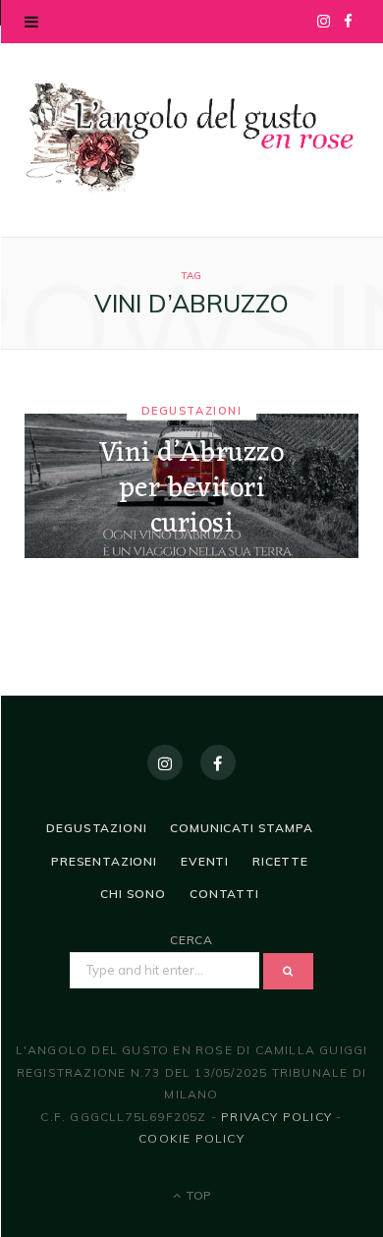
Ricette (280, 861)
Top (197, 1195)
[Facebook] (218, 762)
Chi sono (133, 893)
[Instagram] (165, 762)
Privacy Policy (276, 1116)
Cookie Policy (191, 1138)
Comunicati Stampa (241, 827)
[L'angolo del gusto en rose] (191, 138)
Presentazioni (104, 861)
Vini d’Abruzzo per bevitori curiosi (192, 488)
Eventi (205, 861)
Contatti (224, 893)
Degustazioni (191, 410)
